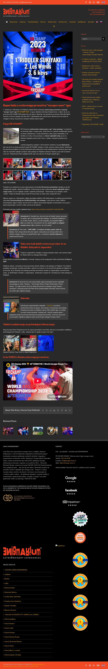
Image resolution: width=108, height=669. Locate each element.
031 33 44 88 (65, 458)
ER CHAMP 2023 (23, 112)
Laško (6, 583)
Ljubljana (7, 574)
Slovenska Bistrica (10, 592)
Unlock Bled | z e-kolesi (12, 650)
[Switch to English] (97, 22)
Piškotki (5, 666)
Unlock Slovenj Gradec (12, 637)
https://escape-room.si (67, 463)
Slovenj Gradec (9, 588)
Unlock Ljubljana (9, 619)
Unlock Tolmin (9, 646)
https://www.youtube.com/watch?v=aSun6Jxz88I (47, 209)
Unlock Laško (8, 628)
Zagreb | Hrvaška (10, 605)
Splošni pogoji (13, 666)
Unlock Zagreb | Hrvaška (12, 655)
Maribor (7, 579)
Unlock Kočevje (9, 632)
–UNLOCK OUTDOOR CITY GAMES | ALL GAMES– (21, 614)
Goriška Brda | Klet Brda (12, 597)
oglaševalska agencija (38, 664)
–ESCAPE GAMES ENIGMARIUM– (16, 570)
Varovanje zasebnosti (24, 666)
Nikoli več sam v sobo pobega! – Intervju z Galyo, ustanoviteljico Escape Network (92, 52)
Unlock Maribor (9, 623)
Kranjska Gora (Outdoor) (12, 601)
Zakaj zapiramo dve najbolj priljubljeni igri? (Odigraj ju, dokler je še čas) (91, 99)
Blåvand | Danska (10, 610)
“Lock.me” (50, 305)
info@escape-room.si (26, 2)
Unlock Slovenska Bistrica (13, 641)
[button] (54, 26)
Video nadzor (35, 666)
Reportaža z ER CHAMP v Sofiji (92, 124)
